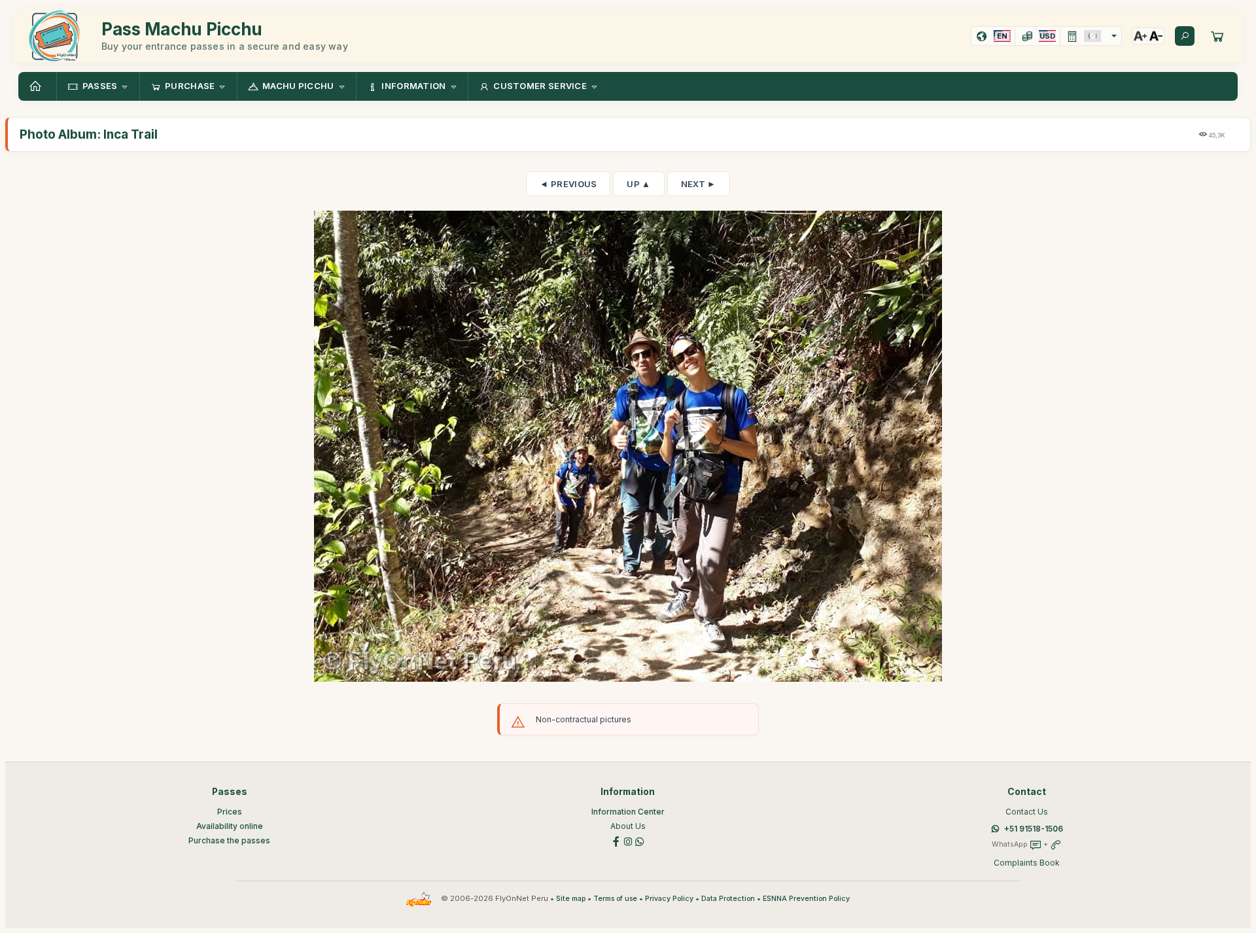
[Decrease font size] (1156, 36)
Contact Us (1026, 812)
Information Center (628, 812)
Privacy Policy (669, 898)
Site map (570, 898)
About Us (628, 826)
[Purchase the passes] (1217, 36)
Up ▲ (638, 184)
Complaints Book (1027, 863)
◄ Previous (568, 184)
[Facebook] (616, 840)
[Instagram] (628, 840)
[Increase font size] (1140, 36)
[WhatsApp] (640, 840)
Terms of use (615, 898)
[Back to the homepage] (37, 86)
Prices (229, 812)
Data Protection (728, 898)
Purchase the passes (229, 840)
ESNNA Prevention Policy (806, 898)
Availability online (229, 826)
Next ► (698, 184)
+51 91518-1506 (1033, 829)
